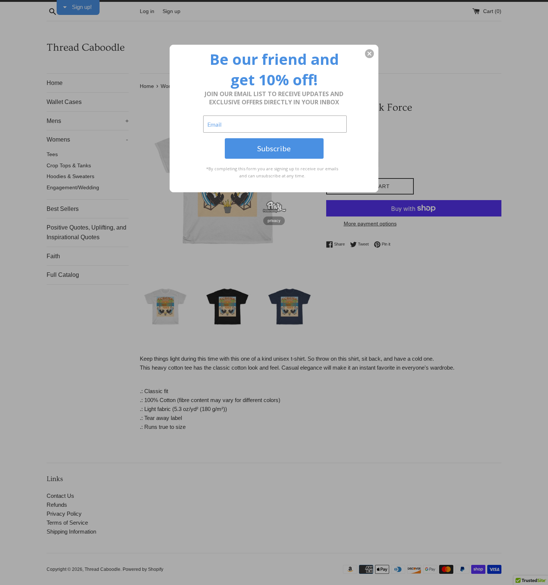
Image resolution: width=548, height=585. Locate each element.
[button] (369, 53)
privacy (274, 220)
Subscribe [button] (274, 148)
